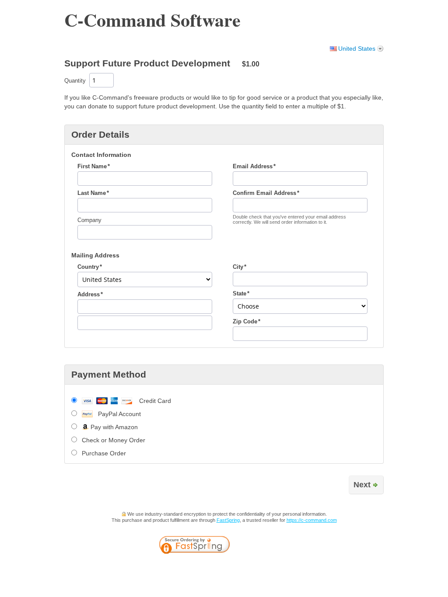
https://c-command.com (312, 520)
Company (89, 220)
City (238, 267)
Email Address (253, 166)
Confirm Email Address (264, 193)
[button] (265, 546)
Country (88, 267)
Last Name (91, 193)
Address (88, 295)
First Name (92, 166)
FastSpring (228, 520)
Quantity (75, 81)
